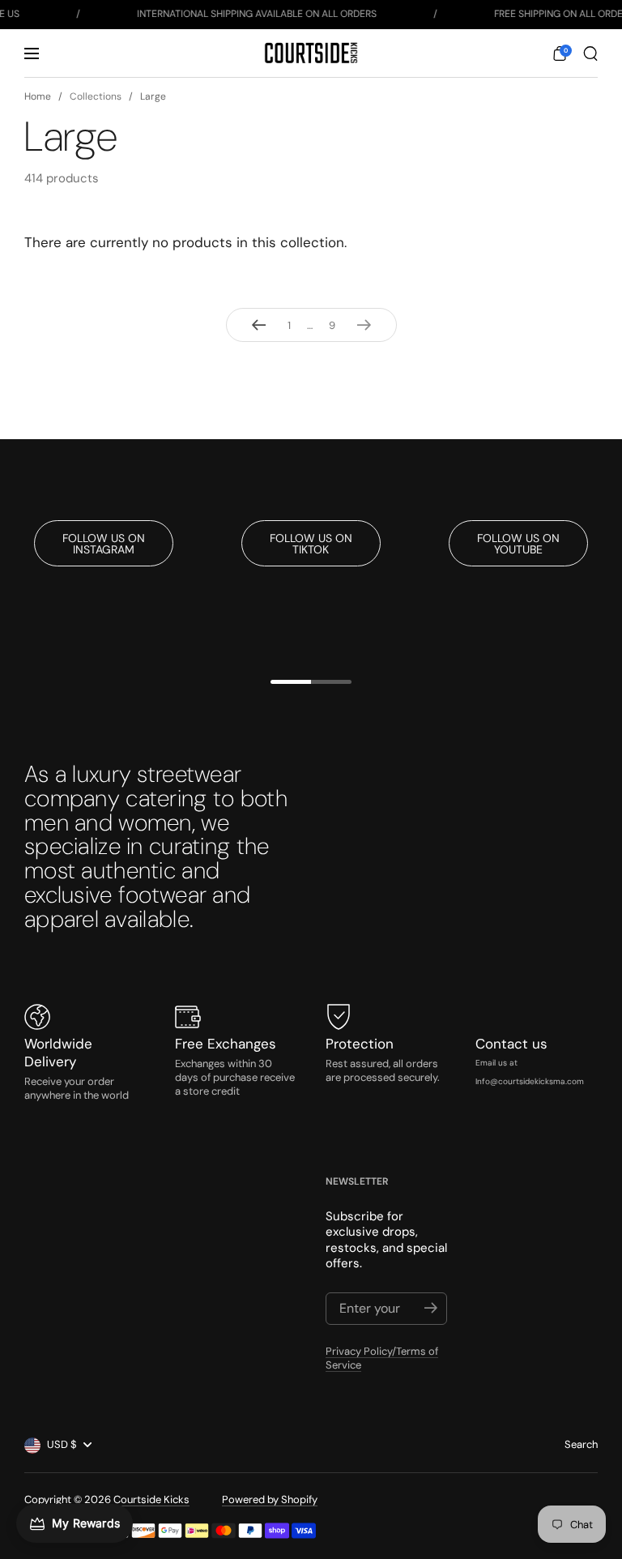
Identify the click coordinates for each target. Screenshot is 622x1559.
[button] (559, 53)
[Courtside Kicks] (310, 53)
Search (581, 1444)
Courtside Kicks (151, 1499)
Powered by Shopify (269, 1499)
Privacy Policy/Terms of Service (382, 1358)
